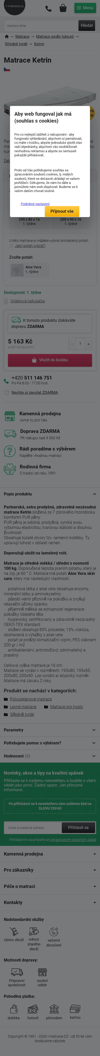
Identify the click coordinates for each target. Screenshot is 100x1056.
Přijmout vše (62, 211)
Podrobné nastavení (35, 204)
